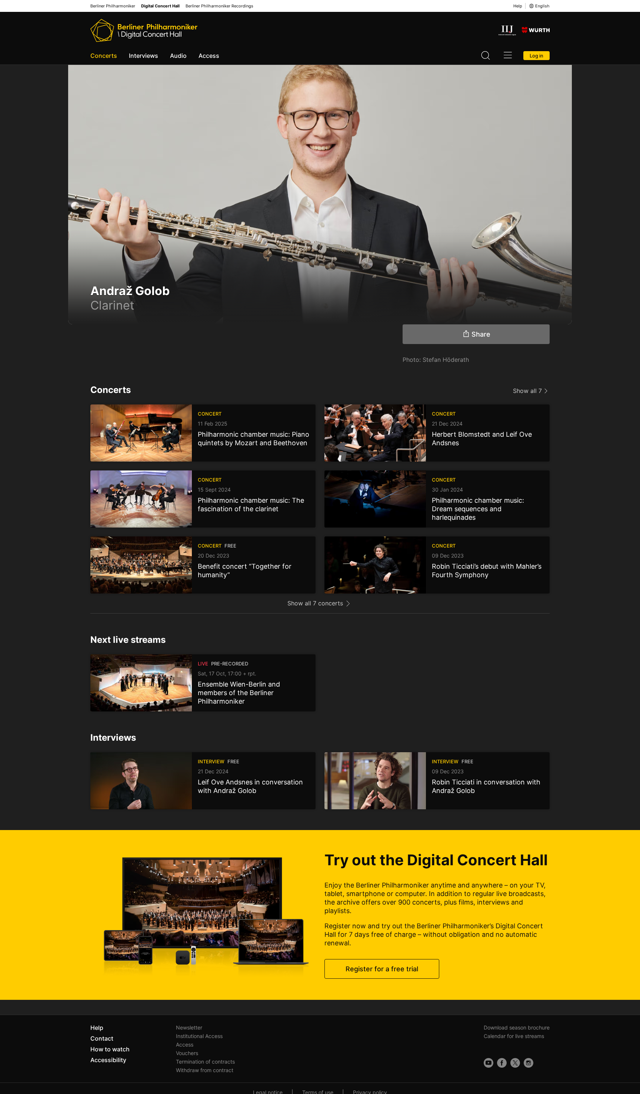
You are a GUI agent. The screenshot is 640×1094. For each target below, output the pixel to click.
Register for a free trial (382, 969)
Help (517, 6)
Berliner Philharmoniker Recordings (219, 6)
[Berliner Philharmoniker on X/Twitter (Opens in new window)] (515, 1063)
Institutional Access (199, 1036)
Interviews (143, 55)
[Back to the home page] (143, 30)
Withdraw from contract (204, 1070)
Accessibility (108, 1060)
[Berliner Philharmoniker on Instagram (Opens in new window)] (528, 1063)
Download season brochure (517, 1027)
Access (209, 55)
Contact (101, 1038)
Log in (536, 56)
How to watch (110, 1049)
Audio (178, 55)
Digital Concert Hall (160, 6)
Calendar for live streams (514, 1036)
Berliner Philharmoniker (112, 6)
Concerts (103, 55)
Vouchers (187, 1053)
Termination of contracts (205, 1061)
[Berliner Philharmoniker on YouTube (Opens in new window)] (488, 1063)
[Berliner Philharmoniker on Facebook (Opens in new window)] (502, 1063)
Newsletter (189, 1027)
